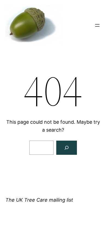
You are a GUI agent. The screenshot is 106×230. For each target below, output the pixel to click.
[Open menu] (97, 25)
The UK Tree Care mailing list (39, 200)
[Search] (66, 148)
